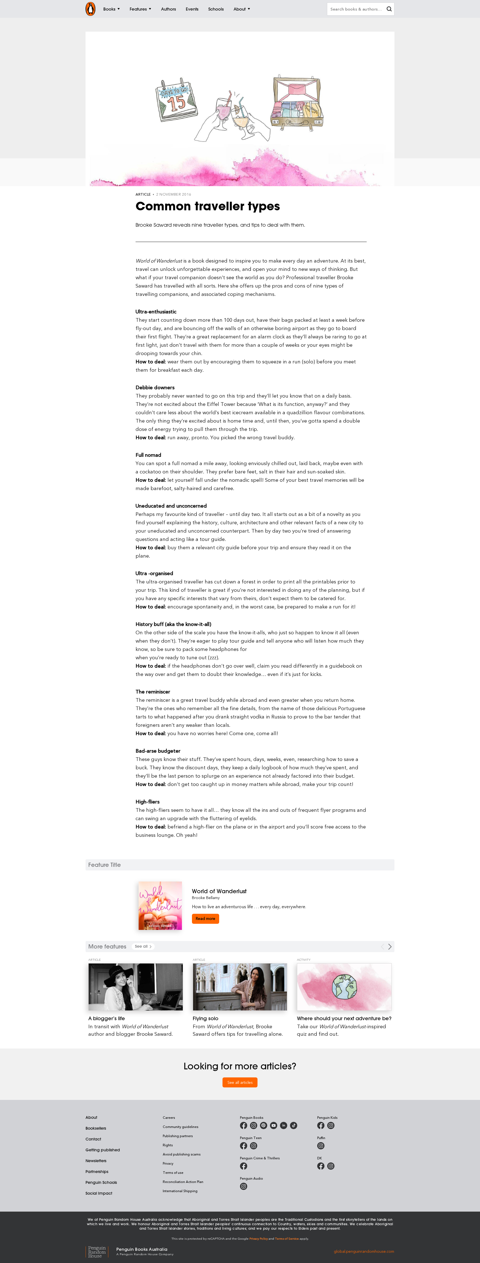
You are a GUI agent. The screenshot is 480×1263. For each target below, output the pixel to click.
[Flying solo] (240, 987)
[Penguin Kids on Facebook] (320, 1125)
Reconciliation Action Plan (183, 1181)
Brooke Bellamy (206, 897)
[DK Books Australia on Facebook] (320, 1166)
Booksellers (96, 1128)
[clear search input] (389, 9)
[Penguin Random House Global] (101, 1251)
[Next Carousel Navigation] (390, 947)
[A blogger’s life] (136, 987)
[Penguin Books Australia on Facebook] (243, 1125)
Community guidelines (180, 1126)
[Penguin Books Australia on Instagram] (253, 1125)
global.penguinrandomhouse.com (364, 1251)
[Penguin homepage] (91, 9)
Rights (168, 1144)
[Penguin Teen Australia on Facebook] (243, 1145)
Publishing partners (178, 1135)
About (91, 1117)
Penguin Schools (101, 1182)
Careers (169, 1117)
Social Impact (99, 1193)
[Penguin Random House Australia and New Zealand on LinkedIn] (283, 1125)
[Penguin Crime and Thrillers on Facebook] (243, 1166)
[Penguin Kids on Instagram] (330, 1125)
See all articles (240, 1082)
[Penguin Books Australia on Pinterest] (263, 1125)
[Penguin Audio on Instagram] (243, 1186)
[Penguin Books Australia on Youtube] (273, 1125)
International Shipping (180, 1190)
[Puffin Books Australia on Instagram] (320, 1145)
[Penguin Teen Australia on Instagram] (253, 1145)
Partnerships (97, 1171)
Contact (93, 1139)
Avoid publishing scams (182, 1154)
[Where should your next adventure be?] (344, 987)
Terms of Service (287, 1238)
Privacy (168, 1163)
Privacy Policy (258, 1238)
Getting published (103, 1149)
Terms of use (173, 1172)
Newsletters (96, 1160)
